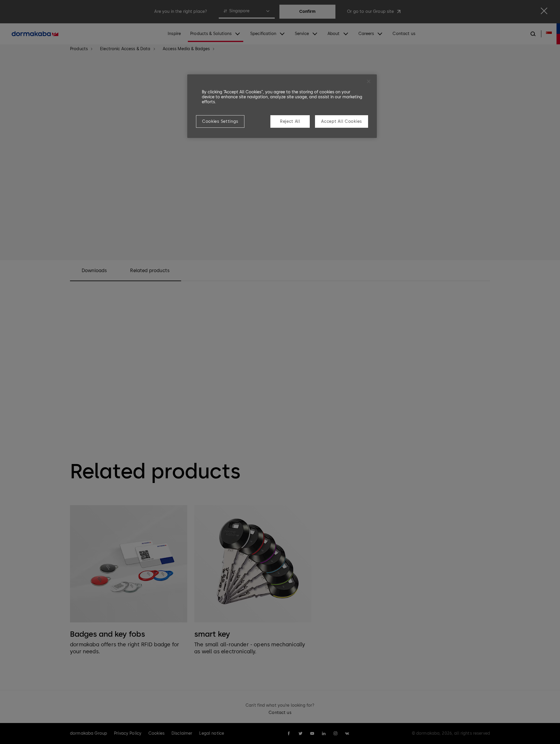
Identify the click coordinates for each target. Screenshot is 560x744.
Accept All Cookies (341, 121)
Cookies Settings (220, 121)
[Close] (368, 81)
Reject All (290, 121)
